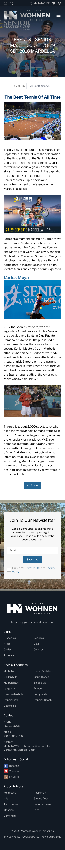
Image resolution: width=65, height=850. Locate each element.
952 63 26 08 (12, 725)
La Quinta (9, 688)
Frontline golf (11, 699)
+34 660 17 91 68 (14, 735)
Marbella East (12, 682)
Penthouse (10, 792)
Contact (38, 649)
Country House (42, 804)
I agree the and (33, 569)
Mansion (9, 809)
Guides (8, 649)
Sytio (58, 836)
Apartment (40, 792)
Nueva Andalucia (43, 671)
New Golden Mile (13, 694)
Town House (11, 804)
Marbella (9, 671)
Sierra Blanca (41, 676)
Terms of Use (32, 567)
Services (39, 637)
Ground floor (41, 798)
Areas (7, 643)
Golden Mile (10, 676)
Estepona (39, 688)
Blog (36, 643)
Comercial (10, 815)
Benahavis (40, 682)
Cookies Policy (30, 836)
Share (34, 485)
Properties (10, 637)
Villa (6, 798)
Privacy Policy (12, 836)
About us (9, 655)
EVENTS (19, 85)
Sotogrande (40, 694)
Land (36, 809)
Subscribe (32, 559)
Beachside (10, 705)
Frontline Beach (43, 699)
